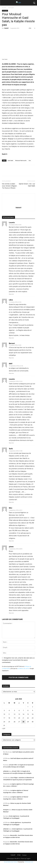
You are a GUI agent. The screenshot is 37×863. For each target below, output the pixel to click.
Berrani (12, 343)
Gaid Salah (10, 160)
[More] (22, 33)
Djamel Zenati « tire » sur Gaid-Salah (27, 185)
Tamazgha (11, 7)
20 (19, 718)
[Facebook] (4, 33)
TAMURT (6, 28)
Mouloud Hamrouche (20, 160)
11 (9, 714)
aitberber (6, 771)
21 (23, 718)
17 (4, 718)
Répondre (11, 294)
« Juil (3, 728)
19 (14, 718)
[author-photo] (18, 205)
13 (19, 714)
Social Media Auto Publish (10, 862)
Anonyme (6, 810)
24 (4, 722)
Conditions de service (24, 668)
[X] (8, 33)
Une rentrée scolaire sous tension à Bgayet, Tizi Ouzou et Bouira (9, 186)
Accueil (4, 7)
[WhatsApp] (18, 33)
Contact (24, 855)
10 (4, 714)
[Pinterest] (13, 33)
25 (9, 722)
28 (23, 722)
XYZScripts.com (29, 862)
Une (30, 160)
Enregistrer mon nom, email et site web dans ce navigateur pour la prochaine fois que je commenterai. (18, 660)
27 (19, 722)
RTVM (18, 855)
